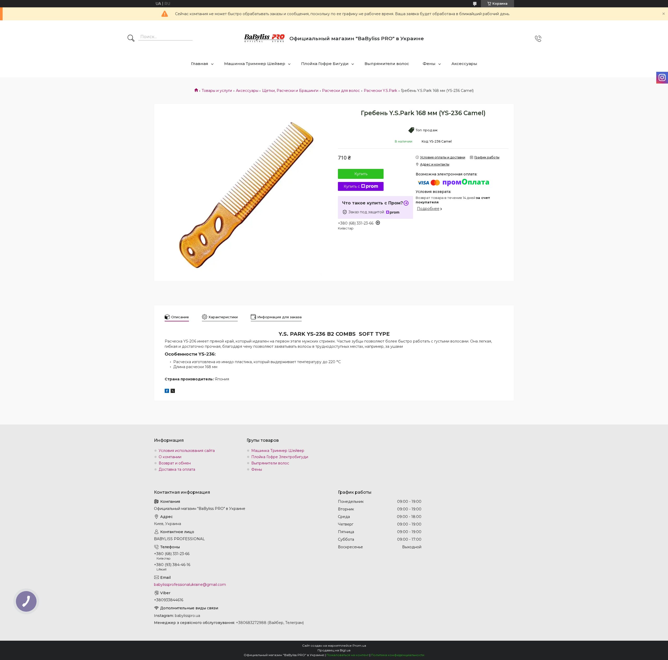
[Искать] (131, 39)
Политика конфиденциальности (397, 655)
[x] (173, 391)
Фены (429, 63)
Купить (360, 174)
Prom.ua (359, 645)
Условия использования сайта (187, 450)
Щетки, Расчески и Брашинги (290, 90)
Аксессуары (464, 63)
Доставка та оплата (177, 469)
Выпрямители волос (387, 63)
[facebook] (167, 391)
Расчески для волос (341, 90)
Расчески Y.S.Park (380, 90)
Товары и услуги (217, 90)
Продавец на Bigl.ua (334, 650)
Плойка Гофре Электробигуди (279, 457)
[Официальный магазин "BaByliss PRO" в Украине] (264, 38)
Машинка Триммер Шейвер (254, 63)
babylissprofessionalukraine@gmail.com (190, 584)
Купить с (352, 186)
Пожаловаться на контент (347, 655)
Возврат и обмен (175, 463)
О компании (170, 457)
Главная (199, 63)
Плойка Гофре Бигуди (325, 63)
